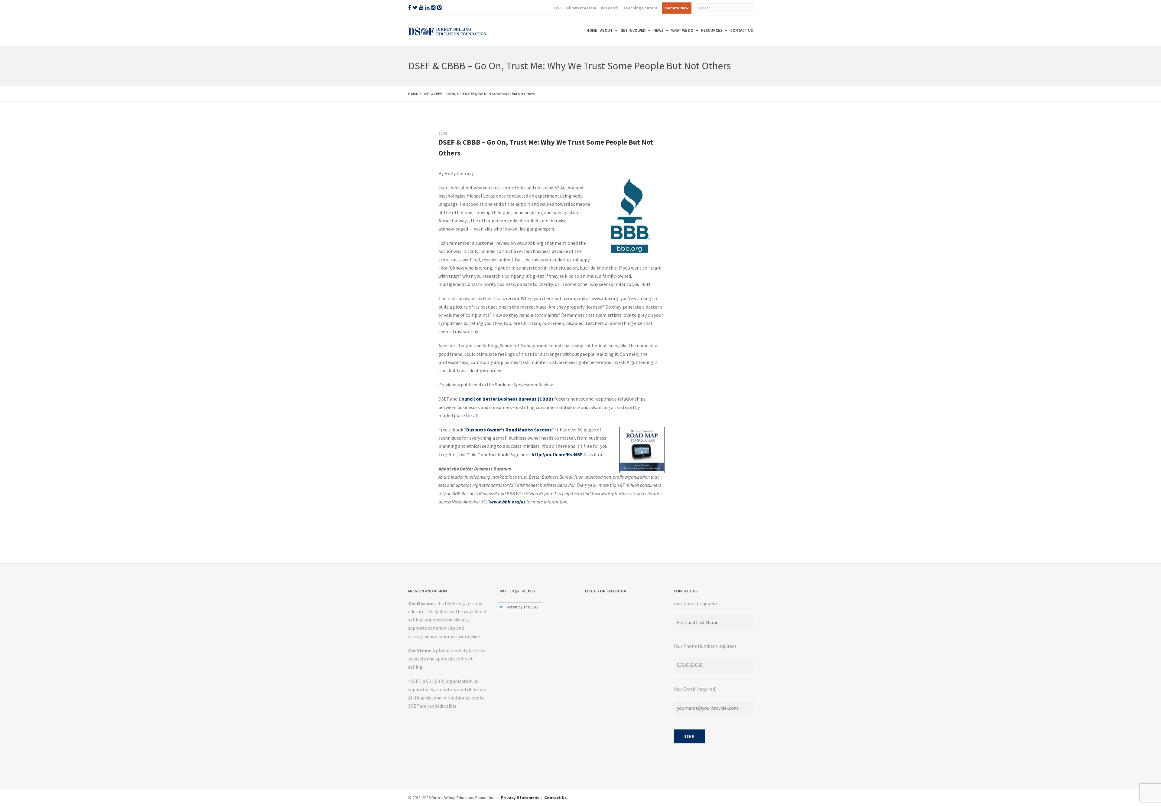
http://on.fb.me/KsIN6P (557, 454)
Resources (705, 30)
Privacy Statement (520, 797)
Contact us (741, 30)
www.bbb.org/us (507, 502)
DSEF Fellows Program (575, 8)
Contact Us (555, 797)
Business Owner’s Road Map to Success (509, 430)
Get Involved (608, 30)
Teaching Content (640, 8)
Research (610, 8)
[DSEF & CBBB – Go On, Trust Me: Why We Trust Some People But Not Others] (444, 169)
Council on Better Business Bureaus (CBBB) (505, 399)
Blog (442, 133)
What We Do (670, 30)
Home (555, 30)
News (640, 30)
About (576, 30)
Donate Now (676, 8)
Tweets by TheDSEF (522, 607)
